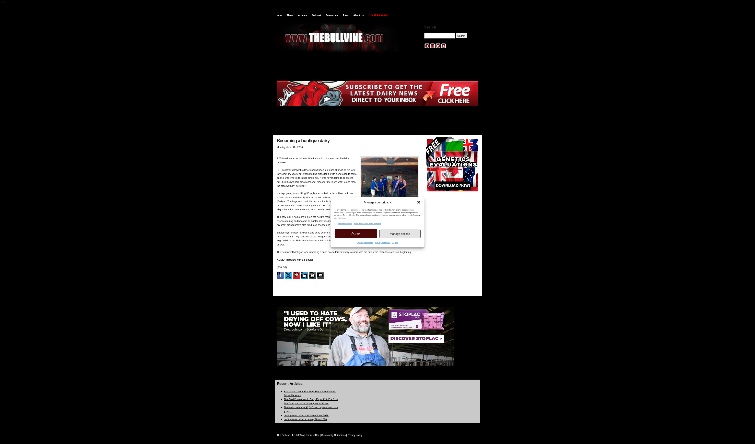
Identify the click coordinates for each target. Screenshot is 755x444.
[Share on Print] (312, 275)
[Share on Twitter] (288, 275)
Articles (302, 15)
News (290, 15)
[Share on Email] (320, 275)
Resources (332, 15)
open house (328, 252)
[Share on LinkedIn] (304, 275)
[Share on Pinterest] (296, 275)
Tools (346, 15)
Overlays (472, 142)
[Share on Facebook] (280, 275)
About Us (358, 15)
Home (279, 15)
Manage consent (734, 439)
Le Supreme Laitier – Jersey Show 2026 (305, 419)
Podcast (316, 15)
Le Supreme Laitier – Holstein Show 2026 (306, 415)
